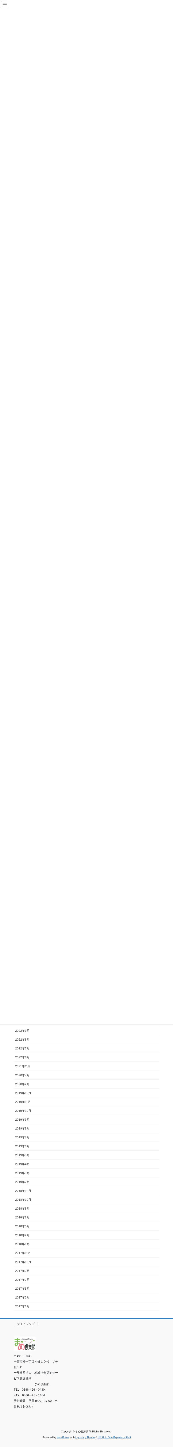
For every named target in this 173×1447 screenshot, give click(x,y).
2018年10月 (23, 1199)
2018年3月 (22, 1226)
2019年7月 (22, 1137)
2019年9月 (22, 1119)
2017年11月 (23, 1253)
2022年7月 (22, 1048)
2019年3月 (22, 1173)
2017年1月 (22, 1306)
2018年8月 (22, 1208)
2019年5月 (22, 1155)
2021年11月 (23, 1066)
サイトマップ (26, 1323)
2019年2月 (22, 1182)
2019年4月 (22, 1164)
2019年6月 (22, 1146)
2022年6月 (22, 1057)
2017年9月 (22, 1271)
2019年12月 (23, 1093)
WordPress (63, 1437)
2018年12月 (23, 1190)
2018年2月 (22, 1235)
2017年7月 (22, 1279)
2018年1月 (22, 1244)
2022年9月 (22, 1030)
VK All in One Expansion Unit (114, 1437)
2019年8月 (22, 1128)
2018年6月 (22, 1217)
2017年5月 (22, 1288)
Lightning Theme (85, 1437)
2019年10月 (23, 1110)
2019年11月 (23, 1102)
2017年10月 (23, 1262)
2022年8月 (22, 1039)
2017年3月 (22, 1297)
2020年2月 (22, 1084)
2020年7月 (22, 1075)
